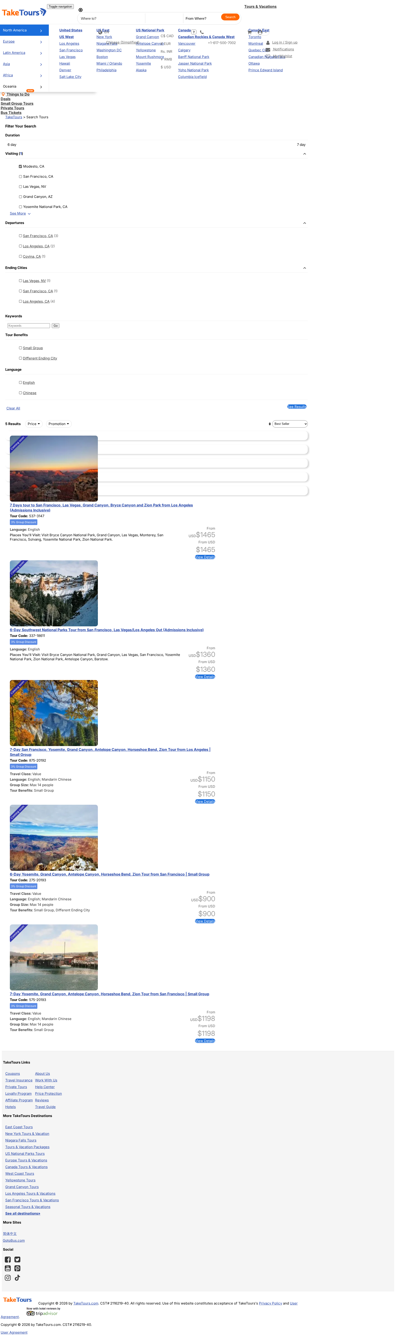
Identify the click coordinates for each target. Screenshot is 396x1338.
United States (70, 30)
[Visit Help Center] (193, 32)
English (29, 382)
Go (56, 325)
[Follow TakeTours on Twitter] (17, 1259)
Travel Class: (21, 774)
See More (18, 213)
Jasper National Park (195, 63)
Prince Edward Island (265, 70)
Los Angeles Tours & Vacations (30, 1193)
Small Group (33, 348)
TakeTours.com (85, 1303)
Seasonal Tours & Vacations (27, 1207)
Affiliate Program (19, 1100)
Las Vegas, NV (34, 281)
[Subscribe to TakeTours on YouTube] (8, 1268)
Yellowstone (146, 50)
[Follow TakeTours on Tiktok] (17, 1278)
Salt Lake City (70, 77)
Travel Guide (45, 1107)
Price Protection (48, 1093)
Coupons (12, 1073)
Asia (6, 64)
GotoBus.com (14, 1240)
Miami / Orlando (109, 63)
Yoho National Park (193, 70)
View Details (205, 557)
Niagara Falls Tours (20, 1140)
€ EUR (166, 43)
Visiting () (14, 153)
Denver (65, 70)
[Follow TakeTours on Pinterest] (17, 1268)
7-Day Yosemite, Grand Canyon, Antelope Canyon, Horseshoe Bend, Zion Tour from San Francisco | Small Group (109, 994)
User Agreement (14, 1332)
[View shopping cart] (249, 32)
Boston (102, 57)
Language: (18, 529)
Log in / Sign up (284, 42)
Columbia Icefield (192, 77)
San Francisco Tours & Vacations (32, 1200)
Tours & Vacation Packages (27, 1147)
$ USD (166, 67)
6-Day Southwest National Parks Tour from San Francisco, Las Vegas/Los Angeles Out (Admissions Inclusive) (107, 630)
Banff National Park (193, 57)
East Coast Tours (19, 1127)
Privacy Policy (270, 1303)
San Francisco (71, 50)
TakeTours (13, 117)
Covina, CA (32, 256)
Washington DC (109, 50)
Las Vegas (67, 57)
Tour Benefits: (21, 790)
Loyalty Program (18, 1093)
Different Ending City (40, 358)
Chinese (29, 393)
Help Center (45, 1087)
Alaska (141, 70)
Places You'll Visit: (25, 535)
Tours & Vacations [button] (260, 6)
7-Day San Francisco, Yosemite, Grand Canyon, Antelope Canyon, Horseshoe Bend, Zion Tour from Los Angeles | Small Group (110, 752)
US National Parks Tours (25, 1153)
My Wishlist (282, 56)
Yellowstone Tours (20, 1180)
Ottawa (254, 63)
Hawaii (64, 63)
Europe (9, 41)
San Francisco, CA (38, 236)
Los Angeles (69, 43)
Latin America (14, 52)
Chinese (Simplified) (122, 42)
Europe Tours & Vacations (26, 1160)
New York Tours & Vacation (27, 1133)
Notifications (283, 49)
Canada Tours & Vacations (26, 1167)
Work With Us (46, 1080)
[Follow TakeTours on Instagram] (8, 1278)
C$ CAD (167, 36)
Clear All (13, 408)
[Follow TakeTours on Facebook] (8, 1259)
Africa (8, 75)
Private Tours (16, 1087)
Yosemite (143, 63)
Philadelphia (106, 70)
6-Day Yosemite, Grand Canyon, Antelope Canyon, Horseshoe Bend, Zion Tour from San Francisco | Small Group (109, 874)
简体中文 (10, 1233)
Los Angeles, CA (36, 246)
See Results (297, 406)
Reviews (42, 1100)
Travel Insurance (19, 1080)
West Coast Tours (19, 1173)
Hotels (10, 1107)
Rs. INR (166, 51)
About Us (42, 1073)
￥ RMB (166, 59)
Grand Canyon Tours (22, 1187)
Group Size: (19, 785)
